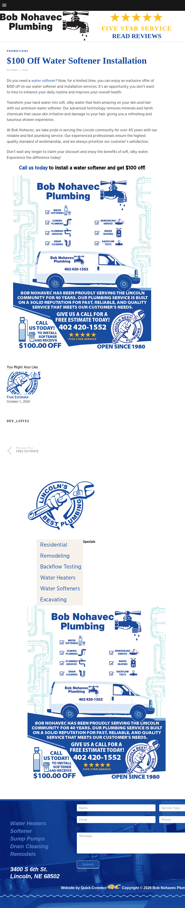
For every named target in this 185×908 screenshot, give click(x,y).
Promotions (17, 51)
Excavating (53, 600)
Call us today (33, 167)
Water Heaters (58, 578)
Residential (53, 545)
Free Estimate (17, 397)
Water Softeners (60, 588)
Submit (88, 864)
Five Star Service (137, 28)
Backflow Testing (60, 567)
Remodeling (54, 556)
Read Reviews (137, 35)
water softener (43, 81)
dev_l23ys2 (18, 421)
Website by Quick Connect (83, 888)
